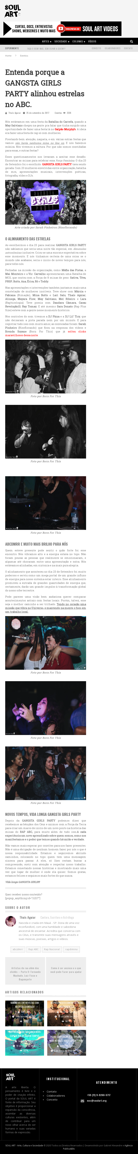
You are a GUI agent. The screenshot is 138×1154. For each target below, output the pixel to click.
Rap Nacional (52, 949)
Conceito (96, 48)
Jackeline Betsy (25, 1041)
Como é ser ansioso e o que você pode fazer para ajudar (66, 970)
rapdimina (71, 949)
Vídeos (92, 41)
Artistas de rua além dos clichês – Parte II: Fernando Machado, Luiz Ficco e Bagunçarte (25, 973)
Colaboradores (112, 48)
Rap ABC (34, 949)
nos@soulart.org (97, 1100)
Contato (128, 48)
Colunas (77, 41)
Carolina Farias (67, 1011)
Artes (45, 41)
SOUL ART (25, 1011)
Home (8, 55)
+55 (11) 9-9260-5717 (99, 1095)
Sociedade (60, 41)
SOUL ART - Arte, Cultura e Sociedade (24, 1145)
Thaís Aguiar (14, 112)
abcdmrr (18, 949)
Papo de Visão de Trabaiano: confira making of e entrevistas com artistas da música (24, 1002)
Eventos (58, 112)
